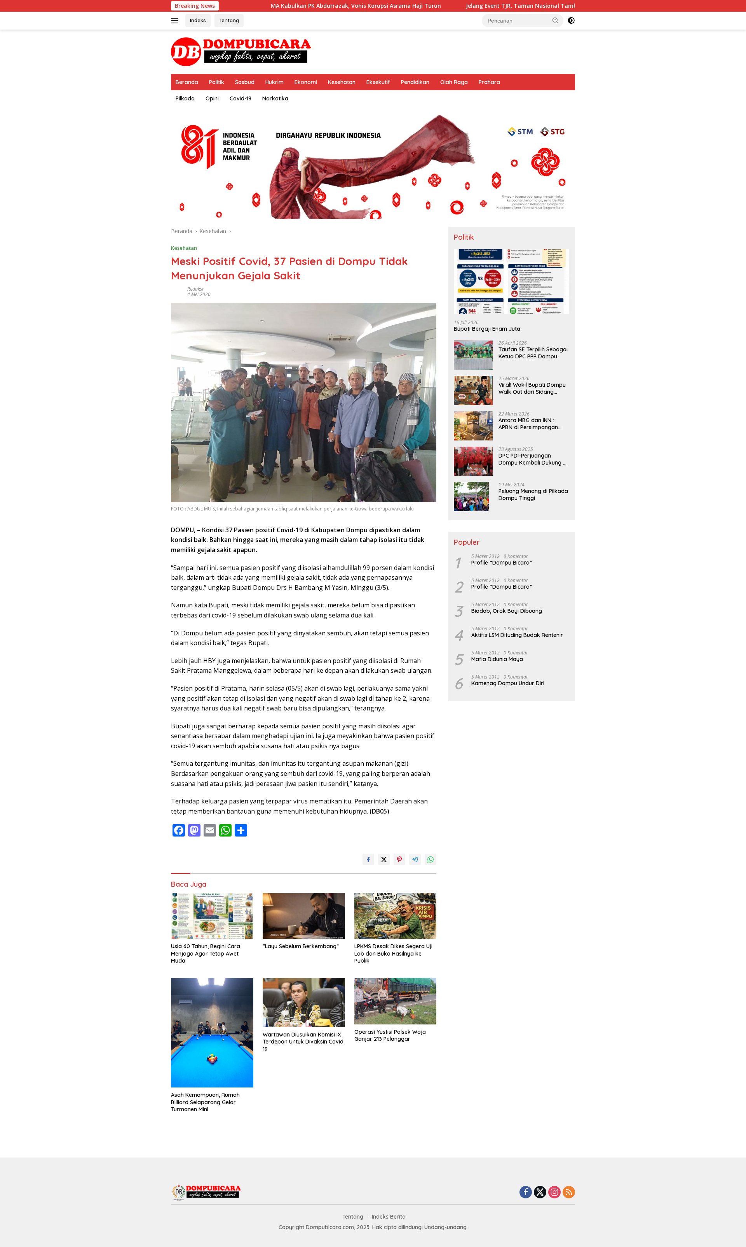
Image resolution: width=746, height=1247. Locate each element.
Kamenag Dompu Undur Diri (507, 683)
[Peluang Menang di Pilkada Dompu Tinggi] (471, 496)
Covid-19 (240, 98)
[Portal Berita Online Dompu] (241, 51)
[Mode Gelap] (571, 20)
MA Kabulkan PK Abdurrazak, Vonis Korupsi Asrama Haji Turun (312, 5)
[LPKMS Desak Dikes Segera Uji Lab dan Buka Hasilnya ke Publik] (395, 916)
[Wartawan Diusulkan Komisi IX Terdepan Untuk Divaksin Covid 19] (304, 1002)
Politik (216, 82)
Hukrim (274, 82)
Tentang (229, 20)
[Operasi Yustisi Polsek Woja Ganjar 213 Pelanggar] (395, 1001)
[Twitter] (540, 1193)
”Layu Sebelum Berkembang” (301, 946)
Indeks (198, 20)
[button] (555, 20)
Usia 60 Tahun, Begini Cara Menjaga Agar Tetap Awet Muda (205, 953)
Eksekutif (378, 82)
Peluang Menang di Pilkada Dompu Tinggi (533, 495)
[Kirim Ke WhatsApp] (430, 859)
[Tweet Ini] (384, 859)
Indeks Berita (389, 1216)
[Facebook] (525, 1193)
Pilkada (185, 98)
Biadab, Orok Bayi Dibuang (506, 610)
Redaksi (195, 289)
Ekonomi (306, 82)
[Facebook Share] (368, 859)
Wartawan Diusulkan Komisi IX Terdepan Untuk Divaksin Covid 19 (303, 1041)
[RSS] (569, 1193)
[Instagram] (554, 1193)
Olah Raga (454, 82)
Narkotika (275, 98)
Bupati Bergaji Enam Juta (487, 328)
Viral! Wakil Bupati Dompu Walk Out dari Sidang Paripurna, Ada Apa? (532, 388)
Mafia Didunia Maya (497, 659)
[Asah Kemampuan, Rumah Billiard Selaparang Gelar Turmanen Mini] (212, 1032)
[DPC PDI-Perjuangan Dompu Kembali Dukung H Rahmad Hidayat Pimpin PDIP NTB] (473, 461)
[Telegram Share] (415, 859)
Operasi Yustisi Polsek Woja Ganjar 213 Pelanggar (390, 1035)
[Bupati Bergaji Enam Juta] (511, 281)
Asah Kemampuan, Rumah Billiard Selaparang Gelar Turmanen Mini (205, 1101)
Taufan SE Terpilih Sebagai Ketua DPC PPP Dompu (533, 353)
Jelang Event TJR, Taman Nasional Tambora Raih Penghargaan (508, 5)
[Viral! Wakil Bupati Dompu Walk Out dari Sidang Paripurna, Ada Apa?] (473, 390)
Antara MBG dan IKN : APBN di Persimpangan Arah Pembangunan (528, 424)
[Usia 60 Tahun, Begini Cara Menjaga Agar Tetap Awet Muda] (212, 916)
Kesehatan (342, 82)
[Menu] (176, 20)
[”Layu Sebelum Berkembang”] (304, 916)
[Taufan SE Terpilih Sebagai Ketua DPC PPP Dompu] (473, 355)
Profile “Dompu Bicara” (501, 562)
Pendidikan (415, 82)
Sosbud (244, 82)
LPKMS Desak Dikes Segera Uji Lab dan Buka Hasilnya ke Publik (393, 953)
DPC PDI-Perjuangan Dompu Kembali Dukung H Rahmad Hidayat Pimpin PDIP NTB (532, 459)
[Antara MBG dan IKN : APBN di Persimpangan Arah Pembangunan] (473, 425)
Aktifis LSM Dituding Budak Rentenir (517, 634)
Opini (212, 98)
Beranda (187, 82)
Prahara (489, 82)
